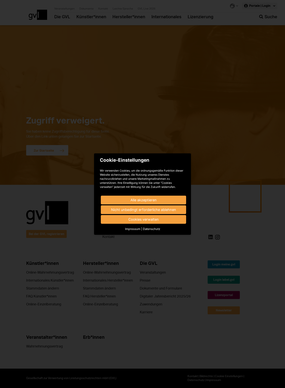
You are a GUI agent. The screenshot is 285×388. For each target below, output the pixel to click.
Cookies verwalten (143, 219)
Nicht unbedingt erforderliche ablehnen (143, 210)
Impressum (132, 229)
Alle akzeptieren (143, 200)
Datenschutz (151, 229)
